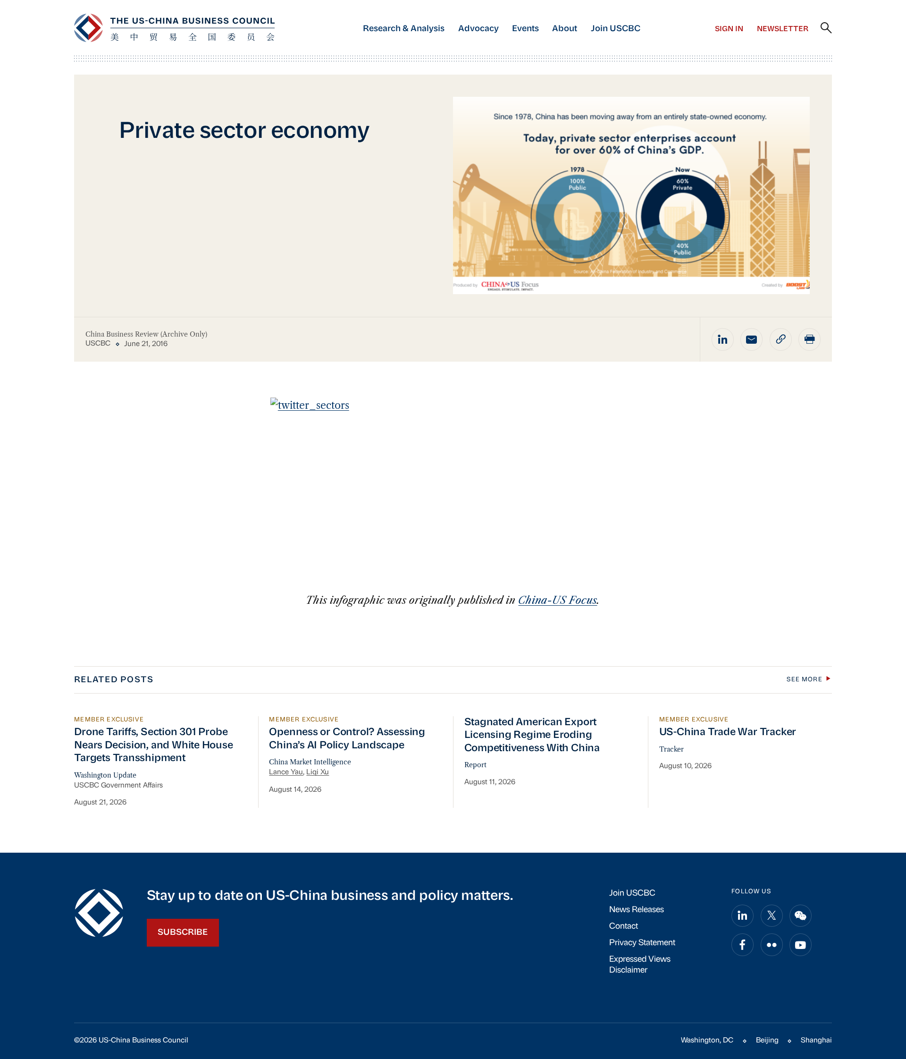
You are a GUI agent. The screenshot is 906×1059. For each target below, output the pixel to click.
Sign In (729, 29)
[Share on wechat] (800, 916)
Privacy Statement (642, 943)
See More (804, 680)
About (564, 29)
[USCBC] (174, 28)
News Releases (636, 910)
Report (475, 765)
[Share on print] (809, 339)
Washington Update (105, 775)
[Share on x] (772, 916)
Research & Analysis (404, 29)
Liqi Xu (317, 772)
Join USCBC (615, 29)
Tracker (671, 749)
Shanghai (816, 1040)
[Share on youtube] (800, 944)
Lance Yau (286, 772)
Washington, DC (707, 1040)
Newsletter (782, 29)
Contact (623, 927)
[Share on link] (781, 339)
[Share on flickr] (772, 944)
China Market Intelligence (310, 762)
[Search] (826, 28)
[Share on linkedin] (723, 339)
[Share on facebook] (742, 944)
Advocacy (478, 29)
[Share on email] (751, 339)
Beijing (767, 1040)
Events (525, 29)
